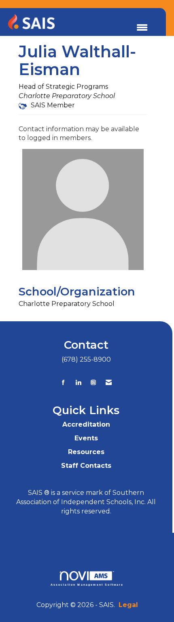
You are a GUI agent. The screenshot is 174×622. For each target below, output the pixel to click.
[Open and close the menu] (142, 28)
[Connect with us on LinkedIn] (78, 382)
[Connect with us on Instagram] (93, 382)
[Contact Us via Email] (109, 382)
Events (86, 438)
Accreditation (86, 424)
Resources (86, 452)
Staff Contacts (86, 465)
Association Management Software (87, 584)
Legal (128, 605)
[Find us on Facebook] (63, 382)
